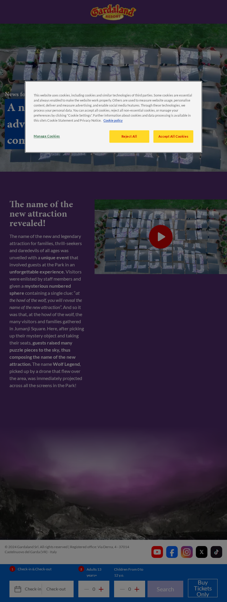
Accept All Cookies (173, 137)
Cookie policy (113, 121)
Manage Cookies (47, 136)
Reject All (129, 137)
